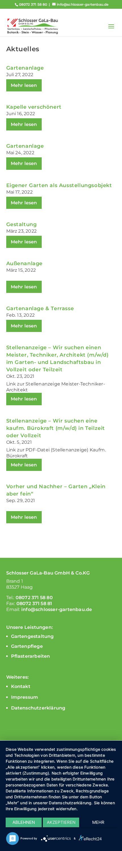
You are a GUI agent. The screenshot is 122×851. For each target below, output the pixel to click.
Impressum (24, 697)
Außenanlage (24, 263)
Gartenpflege (27, 646)
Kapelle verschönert (34, 107)
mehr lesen (24, 85)
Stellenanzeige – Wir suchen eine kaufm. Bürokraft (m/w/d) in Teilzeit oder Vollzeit (55, 428)
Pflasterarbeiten (30, 656)
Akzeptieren (61, 822)
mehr (98, 822)
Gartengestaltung (32, 636)
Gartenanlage (25, 68)
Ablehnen (23, 822)
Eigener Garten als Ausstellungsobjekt (59, 185)
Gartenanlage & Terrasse (40, 308)
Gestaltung (21, 224)
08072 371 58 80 (33, 4)
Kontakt (20, 686)
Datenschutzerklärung (38, 708)
